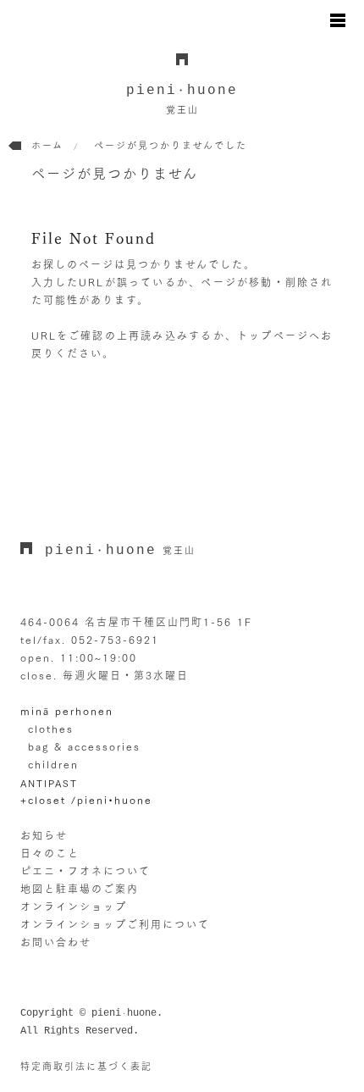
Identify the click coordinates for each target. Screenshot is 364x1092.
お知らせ (44, 835)
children (53, 764)
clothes (51, 728)
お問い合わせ (55, 942)
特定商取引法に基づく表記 (86, 1066)
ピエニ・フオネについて (85, 871)
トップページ (273, 335)
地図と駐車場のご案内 (79, 889)
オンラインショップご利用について (115, 924)
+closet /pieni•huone (86, 800)
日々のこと (50, 853)
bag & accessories (84, 746)
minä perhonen (66, 711)
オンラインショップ (73, 906)
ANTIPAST (49, 783)
